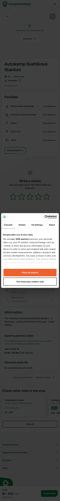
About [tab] (52, 225)
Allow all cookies (30, 272)
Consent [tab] (8, 225)
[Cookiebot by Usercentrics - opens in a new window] (44, 217)
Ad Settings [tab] (37, 225)
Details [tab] (22, 225)
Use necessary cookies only (30, 281)
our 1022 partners (20, 239)
